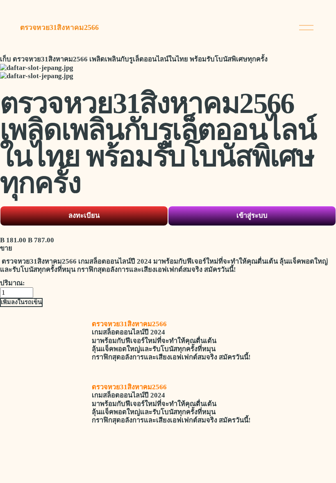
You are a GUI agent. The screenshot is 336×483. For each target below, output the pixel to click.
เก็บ (5, 59)
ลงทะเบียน (84, 215)
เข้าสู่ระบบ (252, 215)
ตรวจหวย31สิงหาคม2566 (59, 27)
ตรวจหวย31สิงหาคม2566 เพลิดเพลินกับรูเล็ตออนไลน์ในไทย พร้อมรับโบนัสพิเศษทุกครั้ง (140, 59)
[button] (21, 302)
